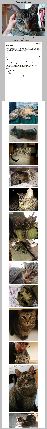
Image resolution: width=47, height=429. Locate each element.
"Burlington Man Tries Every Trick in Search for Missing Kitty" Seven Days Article (20, 91)
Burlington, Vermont (29, 40)
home (33, 48)
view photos (39, 43)
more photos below (26, 66)
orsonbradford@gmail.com (12, 84)
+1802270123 (10, 85)
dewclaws (15, 75)
